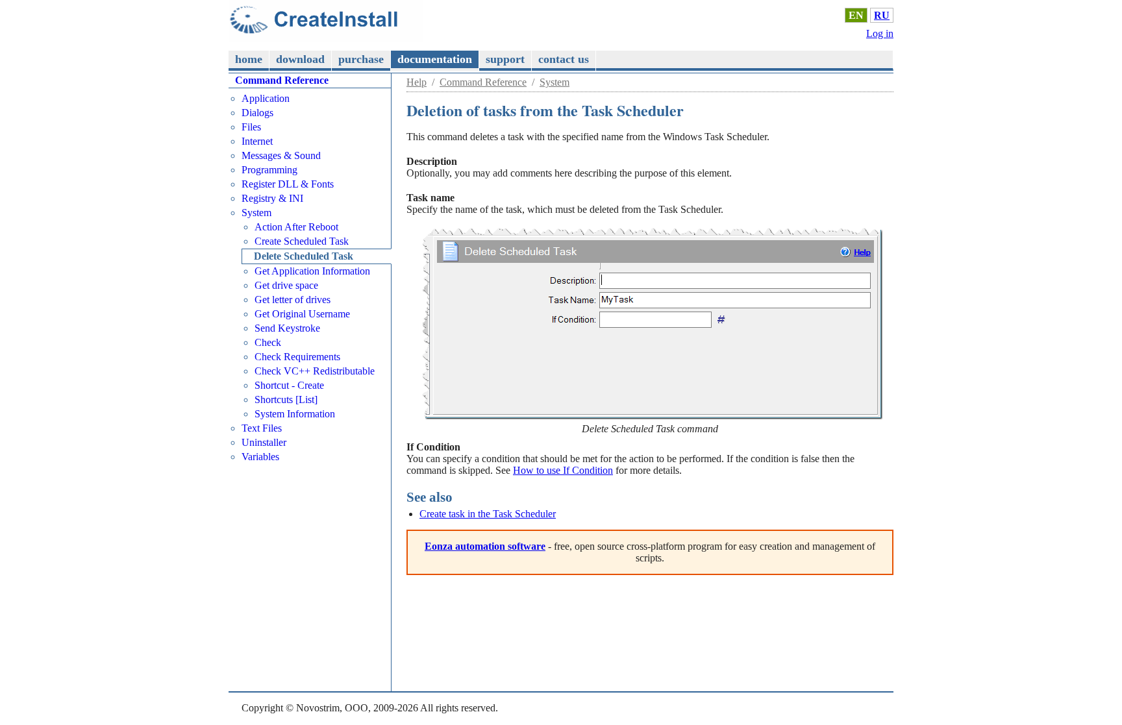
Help (416, 82)
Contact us (563, 59)
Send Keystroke (287, 328)
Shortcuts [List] (286, 399)
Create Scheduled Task (302, 241)
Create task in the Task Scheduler (487, 513)
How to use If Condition (563, 470)
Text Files (262, 428)
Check (268, 342)
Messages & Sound (281, 155)
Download (300, 59)
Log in (879, 33)
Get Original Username (302, 313)
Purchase (361, 59)
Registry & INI (272, 198)
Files (251, 126)
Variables (260, 456)
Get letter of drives (292, 299)
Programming (269, 169)
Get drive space (286, 285)
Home (248, 59)
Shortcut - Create (289, 385)
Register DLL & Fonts (288, 184)
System (554, 82)
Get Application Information (312, 270)
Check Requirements (297, 356)
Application (266, 98)
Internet (257, 141)
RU (882, 15)
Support (505, 59)
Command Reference (483, 82)
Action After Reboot (296, 226)
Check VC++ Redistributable (315, 370)
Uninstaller (264, 442)
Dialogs (257, 112)
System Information (295, 413)
